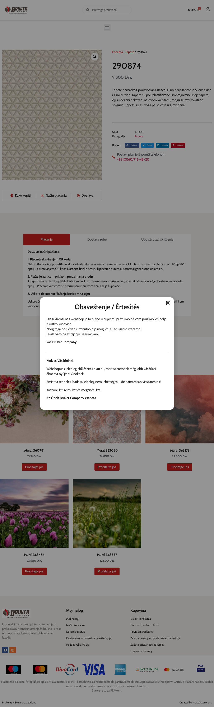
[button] (168, 303)
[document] (107, 353)
